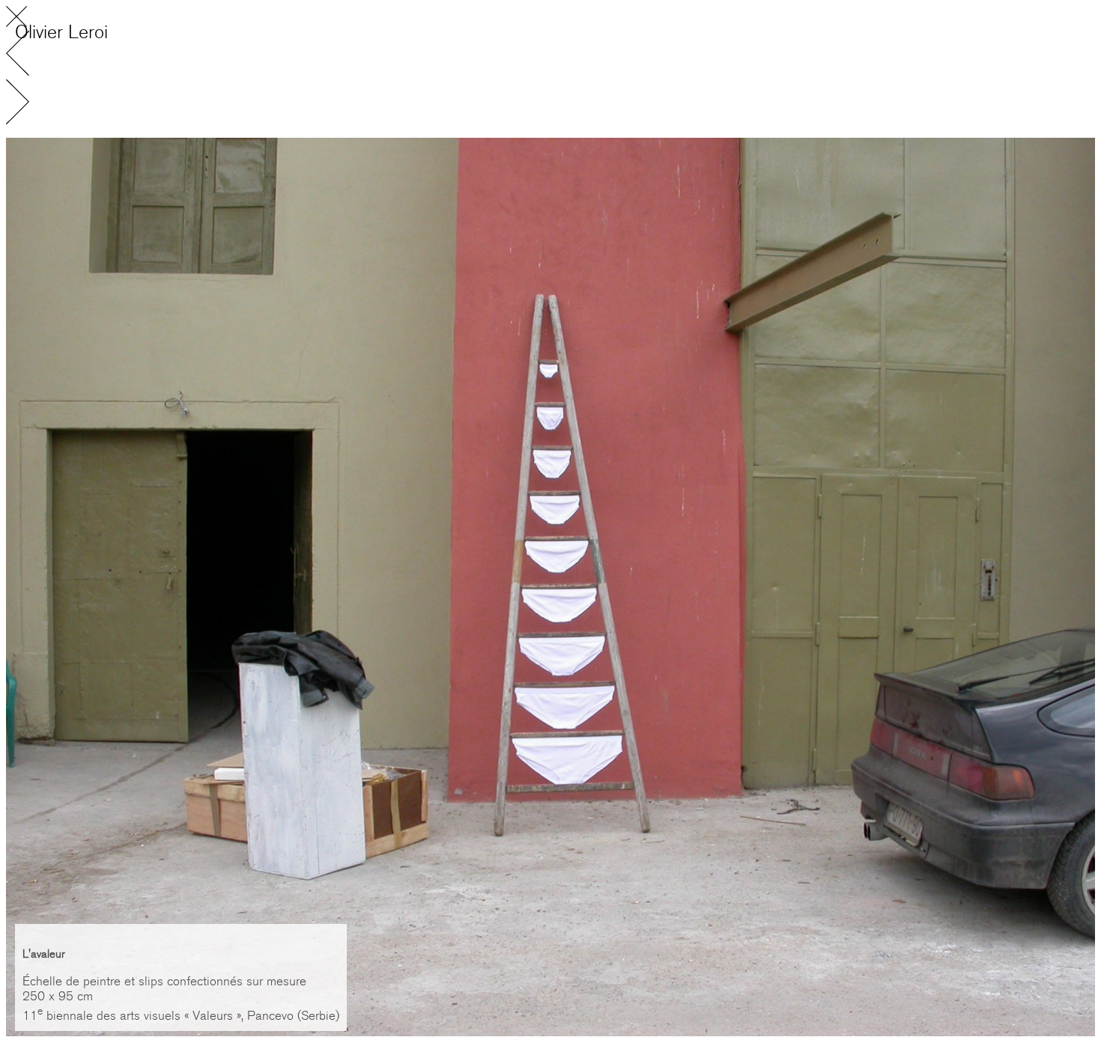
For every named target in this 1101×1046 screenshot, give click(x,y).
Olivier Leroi (61, 32)
